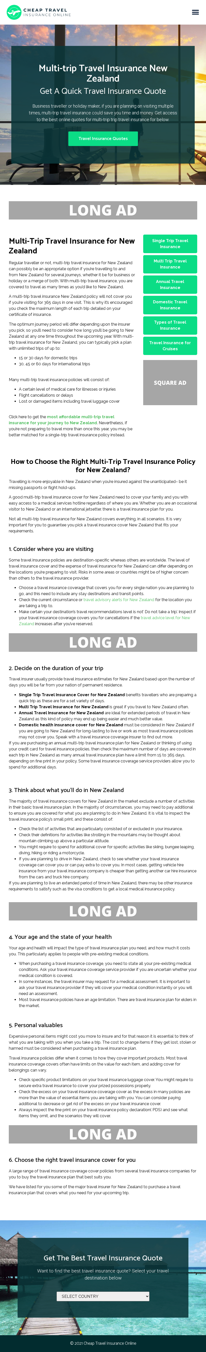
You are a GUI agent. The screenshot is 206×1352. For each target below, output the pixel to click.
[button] (195, 12)
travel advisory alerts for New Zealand (118, 599)
